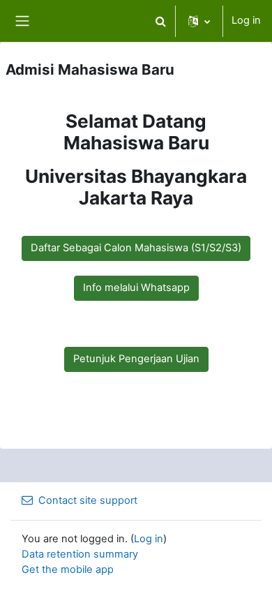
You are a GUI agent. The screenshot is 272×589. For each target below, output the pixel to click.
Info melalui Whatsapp (136, 287)
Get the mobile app (68, 569)
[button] (160, 21)
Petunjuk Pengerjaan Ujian (136, 358)
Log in (246, 20)
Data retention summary (80, 554)
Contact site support (87, 500)
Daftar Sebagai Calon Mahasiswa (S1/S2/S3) (136, 247)
